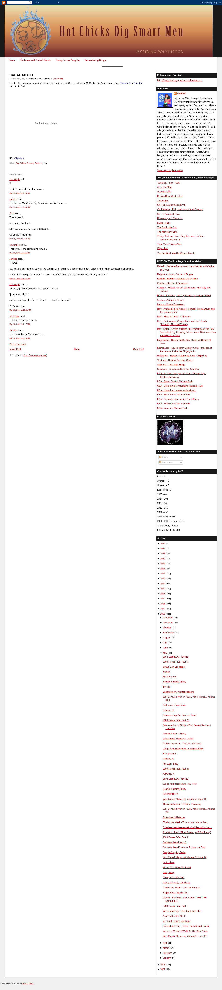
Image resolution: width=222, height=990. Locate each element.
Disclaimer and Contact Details (35, 60)
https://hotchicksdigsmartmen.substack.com (179, 80)
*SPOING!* (168, 774)
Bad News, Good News (174, 705)
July (165, 642)
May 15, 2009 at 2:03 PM (19, 207)
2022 (162, 548)
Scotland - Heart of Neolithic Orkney (175, 360)
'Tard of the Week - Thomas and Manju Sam (185, 822)
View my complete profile (170, 170)
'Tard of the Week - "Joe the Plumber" (182, 887)
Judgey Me (162, 200)
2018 (162, 568)
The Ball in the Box (167, 227)
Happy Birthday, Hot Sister (176, 882)
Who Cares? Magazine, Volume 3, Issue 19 (184, 799)
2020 (162, 558)
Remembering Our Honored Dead (179, 715)
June (165, 647)
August (166, 637)
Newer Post (15, 349)
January (167, 958)
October (167, 627)
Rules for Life (164, 222)
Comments (167, 462)
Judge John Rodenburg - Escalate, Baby (183, 748)
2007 (162, 969)
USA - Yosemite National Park (172, 408)
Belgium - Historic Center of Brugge (175, 274)
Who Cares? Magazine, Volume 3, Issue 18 (184, 857)
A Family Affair (164, 187)
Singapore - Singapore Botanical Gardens (178, 369)
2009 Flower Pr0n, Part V (175, 661)
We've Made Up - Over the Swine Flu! (182, 911)
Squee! (166, 671)
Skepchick (19, 158)
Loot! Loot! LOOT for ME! (176, 656)
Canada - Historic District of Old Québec (177, 278)
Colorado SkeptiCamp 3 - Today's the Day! (184, 847)
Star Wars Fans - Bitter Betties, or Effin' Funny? (187, 832)
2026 (162, 543)
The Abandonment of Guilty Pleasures (182, 804)
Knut (11, 213)
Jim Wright (14, 179)
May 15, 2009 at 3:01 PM (19, 253)
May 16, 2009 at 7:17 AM (19, 324)
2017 (162, 573)
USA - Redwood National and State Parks (178, 399)
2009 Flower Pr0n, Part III (176, 768)
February (167, 952)
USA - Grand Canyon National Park (175, 381)
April (165, 942)
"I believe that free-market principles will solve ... (187, 827)
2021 (162, 553)
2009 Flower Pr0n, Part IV (176, 720)
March (166, 947)
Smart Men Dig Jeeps (174, 666)
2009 (162, 613)
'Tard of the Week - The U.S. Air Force (182, 743)
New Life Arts (27, 983)
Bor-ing (166, 686)
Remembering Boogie (95, 60)
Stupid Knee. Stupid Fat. (175, 892)
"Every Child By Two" (173, 877)
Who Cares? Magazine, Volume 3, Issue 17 (184, 936)
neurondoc (14, 245)
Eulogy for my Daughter (68, 60)
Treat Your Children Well (169, 244)
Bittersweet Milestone (174, 817)
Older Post (138, 349)
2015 (162, 583)
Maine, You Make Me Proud (177, 867)
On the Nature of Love (168, 214)
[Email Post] (45, 163)
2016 (162, 578)
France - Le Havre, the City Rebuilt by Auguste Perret (184, 295)
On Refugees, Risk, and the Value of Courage (180, 209)
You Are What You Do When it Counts (176, 253)
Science (30, 163)
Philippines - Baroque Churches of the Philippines (182, 355)
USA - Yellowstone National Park (173, 403)
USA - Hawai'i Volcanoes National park (176, 390)
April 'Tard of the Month (174, 916)
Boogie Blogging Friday (174, 681)
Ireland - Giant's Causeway (170, 304)
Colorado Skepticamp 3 (174, 842)
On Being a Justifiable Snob (171, 205)
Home (12, 60)
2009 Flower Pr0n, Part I (175, 906)
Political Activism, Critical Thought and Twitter (186, 926)
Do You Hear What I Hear (170, 196)
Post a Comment (17, 344)
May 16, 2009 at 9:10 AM (19, 338)
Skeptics (38, 163)
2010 (162, 608)
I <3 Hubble (168, 862)
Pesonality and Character (170, 218)
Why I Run (162, 248)
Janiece (13, 199)
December (168, 617)
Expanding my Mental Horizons (178, 691)
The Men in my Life (167, 232)
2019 (162, 563)
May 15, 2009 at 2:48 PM (19, 239)
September (168, 632)
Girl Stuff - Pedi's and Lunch (177, 921)
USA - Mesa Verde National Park (173, 394)
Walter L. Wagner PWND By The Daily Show (185, 931)
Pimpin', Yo (168, 710)
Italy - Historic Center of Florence (174, 316)
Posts (164, 457)
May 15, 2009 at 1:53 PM (19, 193)
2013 (162, 593)
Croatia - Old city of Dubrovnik (172, 283)
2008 (162, 964)
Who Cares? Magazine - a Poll (178, 738)
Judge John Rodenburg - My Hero (180, 784)
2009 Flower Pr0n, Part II (175, 837)
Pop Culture (21, 163)
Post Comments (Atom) (35, 355)
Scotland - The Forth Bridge (171, 364)
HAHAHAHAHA (21, 75)
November (168, 622)
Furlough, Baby (170, 763)
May (165, 652)
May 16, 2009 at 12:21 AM (20, 310)
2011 (162, 603)
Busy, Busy (168, 872)
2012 (162, 598)
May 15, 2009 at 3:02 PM (19, 278)
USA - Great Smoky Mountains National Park (180, 386)
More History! (169, 676)
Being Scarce (169, 753)
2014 (162, 588)
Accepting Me (164, 191)
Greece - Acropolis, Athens (170, 300)
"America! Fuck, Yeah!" (169, 182)
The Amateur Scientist (131, 83)
